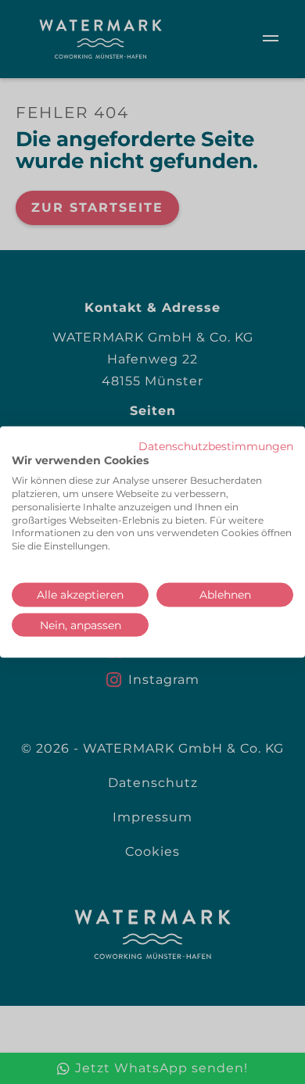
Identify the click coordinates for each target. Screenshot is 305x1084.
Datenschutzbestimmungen (215, 445)
